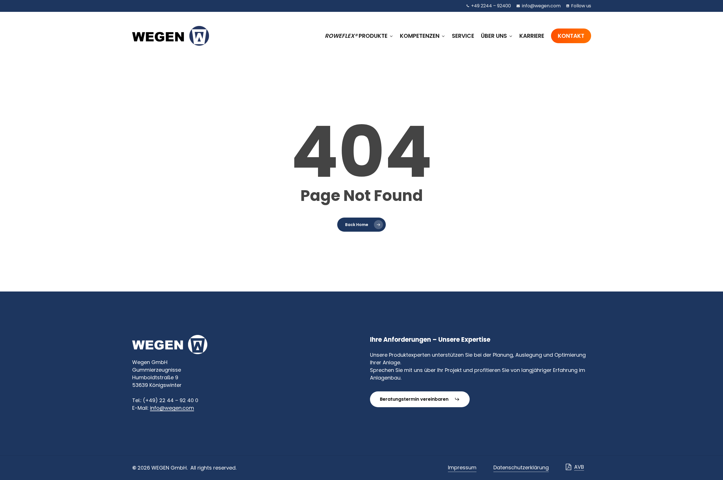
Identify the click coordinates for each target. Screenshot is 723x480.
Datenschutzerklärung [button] (521, 467)
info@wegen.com (172, 407)
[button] (420, 399)
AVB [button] (579, 466)
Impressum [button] (462, 467)
